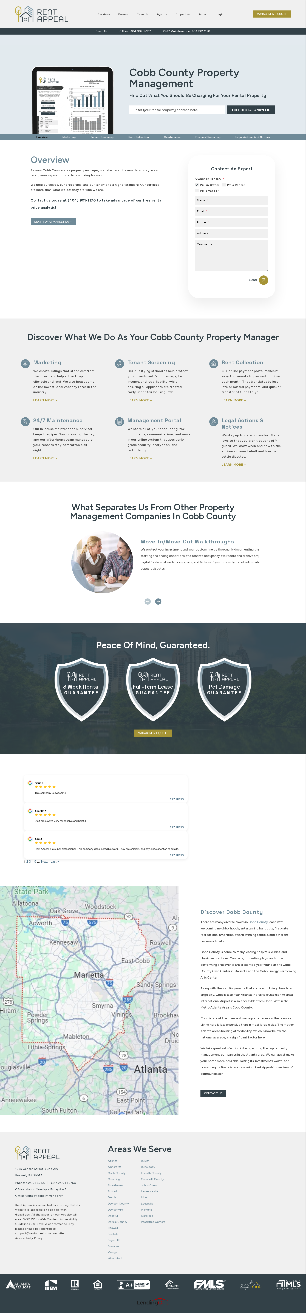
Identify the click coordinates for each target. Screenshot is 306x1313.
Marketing (69, 137)
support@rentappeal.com (33, 1233)
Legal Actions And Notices (253, 137)
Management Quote (272, 14)
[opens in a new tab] (153, 1302)
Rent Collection (139, 137)
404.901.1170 (201, 31)
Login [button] (220, 14)
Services (104, 14)
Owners (123, 14)
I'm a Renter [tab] (236, 185)
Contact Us (213, 1093)
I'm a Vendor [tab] (209, 190)
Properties (183, 14)
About (203, 14)
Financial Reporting (208, 137)
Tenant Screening (102, 137)
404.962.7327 (141, 31)
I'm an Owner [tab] (210, 185)
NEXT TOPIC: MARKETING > (53, 222)
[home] (41, 13)
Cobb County (258, 922)
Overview (42, 137)
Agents (162, 14)
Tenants (143, 14)
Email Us (102, 31)
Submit (251, 109)
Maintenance (172, 137)
